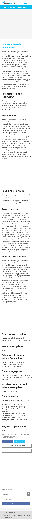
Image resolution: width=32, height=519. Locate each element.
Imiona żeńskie (9, 7)
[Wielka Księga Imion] (8, 2)
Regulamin (18, 515)
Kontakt (27, 515)
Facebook (9, 441)
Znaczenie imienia (17, 446)
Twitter (21, 441)
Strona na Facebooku (12, 504)
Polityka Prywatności (7, 516)
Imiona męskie (22, 7)
